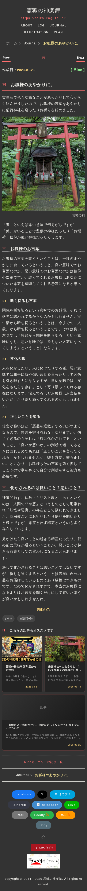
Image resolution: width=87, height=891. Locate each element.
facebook (23, 794)
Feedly (39, 815)
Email (19, 815)
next (80, 57)
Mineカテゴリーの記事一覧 (43, 761)
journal (58, 25)
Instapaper (49, 804)
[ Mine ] (78, 69)
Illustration (36, 31)
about (27, 25)
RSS (63, 815)
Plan (58, 31)
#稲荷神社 (26, 618)
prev (6, 57)
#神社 (8, 618)
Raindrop (18, 804)
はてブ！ (65, 794)
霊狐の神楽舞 (43, 10)
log (41, 25)
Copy (43, 825)
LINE (72, 804)
